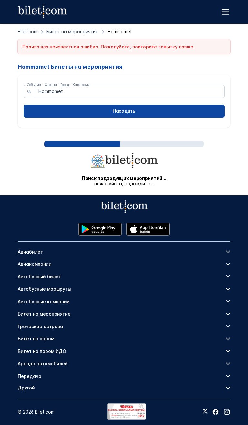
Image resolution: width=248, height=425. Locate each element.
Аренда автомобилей (43, 363)
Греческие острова (40, 326)
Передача (29, 376)
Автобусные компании (44, 301)
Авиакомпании (35, 264)
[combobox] (130, 91)
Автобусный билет (39, 276)
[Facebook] (215, 412)
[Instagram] (226, 412)
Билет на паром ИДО (42, 351)
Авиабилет (30, 251)
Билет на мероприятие (44, 313)
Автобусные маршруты (44, 289)
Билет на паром (36, 338)
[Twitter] (205, 412)
